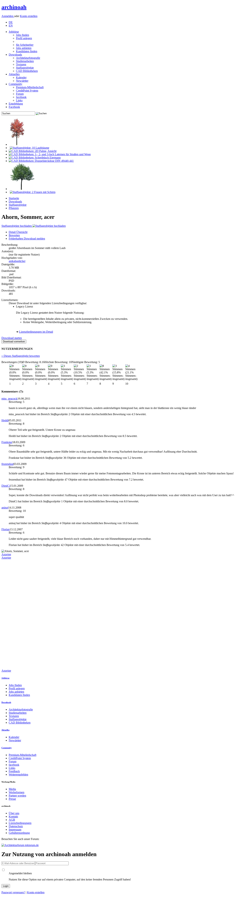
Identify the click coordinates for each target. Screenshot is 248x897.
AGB (12, 819)
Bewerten (14, 235)
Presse (12, 798)
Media (12, 789)
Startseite (14, 198)
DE (11, 22)
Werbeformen (16, 792)
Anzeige (6, 554)
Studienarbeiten (25, 61)
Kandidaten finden (26, 51)
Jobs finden (22, 35)
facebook (21, 97)
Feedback (14, 771)
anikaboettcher (17, 261)
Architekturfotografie (28, 57)
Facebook (14, 106)
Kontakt (13, 816)
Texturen (21, 64)
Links (19, 100)
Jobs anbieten (23, 48)
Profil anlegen (24, 38)
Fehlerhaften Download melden (27, 238)
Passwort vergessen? (13, 892)
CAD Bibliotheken (27, 70)
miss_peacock (9, 398)
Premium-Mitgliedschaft (30, 87)
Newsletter (22, 80)
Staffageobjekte (25, 67)
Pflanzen (14, 208)
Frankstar (6, 442)
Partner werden (17, 795)
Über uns (14, 813)
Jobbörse (14, 31)
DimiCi (5, 485)
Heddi (5, 420)
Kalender (21, 77)
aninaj (4, 507)
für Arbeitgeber (24, 44)
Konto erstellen (28, 16)
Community (15, 84)
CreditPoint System (27, 90)
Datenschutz (16, 826)
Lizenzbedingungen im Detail (36, 331)
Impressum (15, 829)
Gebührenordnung (19, 832)
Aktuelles (14, 74)
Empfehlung (16, 103)
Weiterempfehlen (18, 774)
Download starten (11, 337)
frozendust (7, 463)
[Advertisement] (16, 613)
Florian (5, 529)
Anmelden (7, 16)
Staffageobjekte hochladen (16, 225)
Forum (20, 93)
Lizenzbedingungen (20, 823)
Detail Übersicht (18, 232)
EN (11, 25)
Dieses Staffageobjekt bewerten (20, 355)
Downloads (15, 54)
